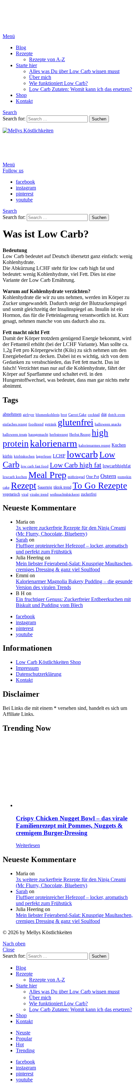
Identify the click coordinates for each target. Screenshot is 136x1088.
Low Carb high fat (75, 465)
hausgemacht (38, 434)
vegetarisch (11, 494)
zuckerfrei (88, 494)
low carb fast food (35, 466)
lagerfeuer (43, 456)
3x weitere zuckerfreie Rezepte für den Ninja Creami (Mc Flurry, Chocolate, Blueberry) (71, 531)
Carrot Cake (77, 414)
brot (64, 414)
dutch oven (116, 414)
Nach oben (14, 943)
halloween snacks (108, 424)
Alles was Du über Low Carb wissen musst (74, 71)
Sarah (22, 540)
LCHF (59, 455)
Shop (21, 95)
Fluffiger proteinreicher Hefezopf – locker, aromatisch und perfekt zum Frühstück (72, 548)
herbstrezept (59, 434)
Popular (24, 1038)
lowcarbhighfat (117, 465)
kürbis (8, 456)
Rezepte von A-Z (47, 59)
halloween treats (15, 434)
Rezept (23, 485)
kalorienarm (53, 443)
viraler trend (39, 494)
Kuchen (119, 445)
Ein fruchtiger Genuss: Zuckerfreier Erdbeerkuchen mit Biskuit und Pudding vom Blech (73, 602)
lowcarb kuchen (15, 477)
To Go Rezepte (100, 486)
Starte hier (26, 65)
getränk (50, 424)
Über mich (40, 77)
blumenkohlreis (47, 414)
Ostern (108, 476)
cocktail (94, 414)
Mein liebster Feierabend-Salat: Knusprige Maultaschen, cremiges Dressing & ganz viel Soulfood (74, 566)
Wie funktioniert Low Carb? (58, 83)
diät (104, 414)
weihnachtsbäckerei (65, 494)
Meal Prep (47, 475)
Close (9, 949)
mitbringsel (76, 477)
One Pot (92, 476)
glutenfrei (75, 422)
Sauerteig (45, 487)
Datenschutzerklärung (38, 674)
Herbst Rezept (79, 434)
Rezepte (24, 53)
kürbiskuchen (24, 456)
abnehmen (12, 414)
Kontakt (24, 101)
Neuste (23, 1032)
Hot (20, 1044)
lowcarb (82, 454)
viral (24, 494)
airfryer (28, 414)
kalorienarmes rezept (94, 445)
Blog (21, 47)
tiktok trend (62, 487)
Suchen (99, 118)
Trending (25, 1050)
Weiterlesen (28, 845)
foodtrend (36, 424)
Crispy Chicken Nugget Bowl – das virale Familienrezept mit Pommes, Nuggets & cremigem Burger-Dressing (71, 825)
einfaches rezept (15, 424)
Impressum (27, 668)
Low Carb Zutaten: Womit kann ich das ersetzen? (80, 89)
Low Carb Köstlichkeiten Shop (48, 662)
